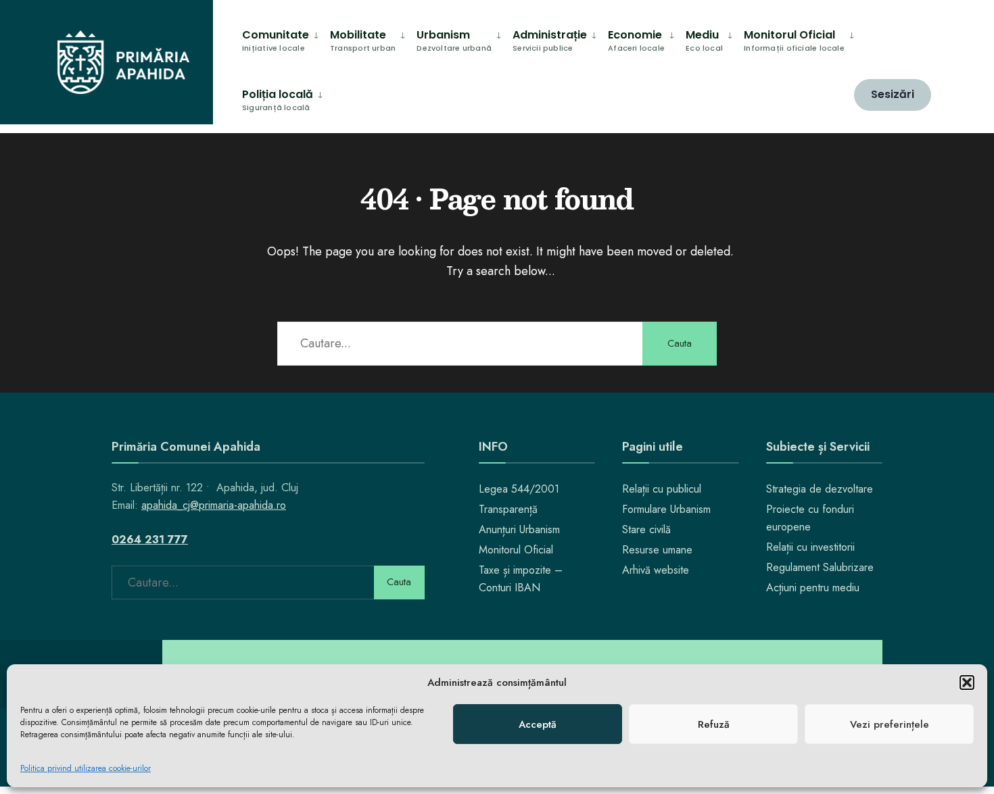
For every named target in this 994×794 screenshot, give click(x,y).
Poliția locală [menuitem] (277, 99)
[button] (967, 682)
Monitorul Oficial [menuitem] (794, 40)
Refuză (714, 724)
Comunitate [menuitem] (275, 40)
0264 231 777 (150, 539)
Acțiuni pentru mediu (812, 587)
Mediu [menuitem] (704, 40)
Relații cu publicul (661, 489)
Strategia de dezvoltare (819, 489)
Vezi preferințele (889, 724)
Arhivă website (655, 570)
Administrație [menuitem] (550, 40)
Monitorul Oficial (516, 549)
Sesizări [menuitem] (892, 94)
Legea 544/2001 (519, 489)
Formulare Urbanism (666, 509)
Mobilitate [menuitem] (363, 40)
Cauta (679, 343)
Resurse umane (657, 549)
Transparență (508, 509)
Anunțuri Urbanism (519, 529)
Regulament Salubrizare (820, 567)
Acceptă (538, 724)
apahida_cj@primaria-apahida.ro (213, 505)
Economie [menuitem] (636, 40)
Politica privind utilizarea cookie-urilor (85, 768)
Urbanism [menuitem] (454, 40)
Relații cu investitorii (810, 547)
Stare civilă (646, 529)
